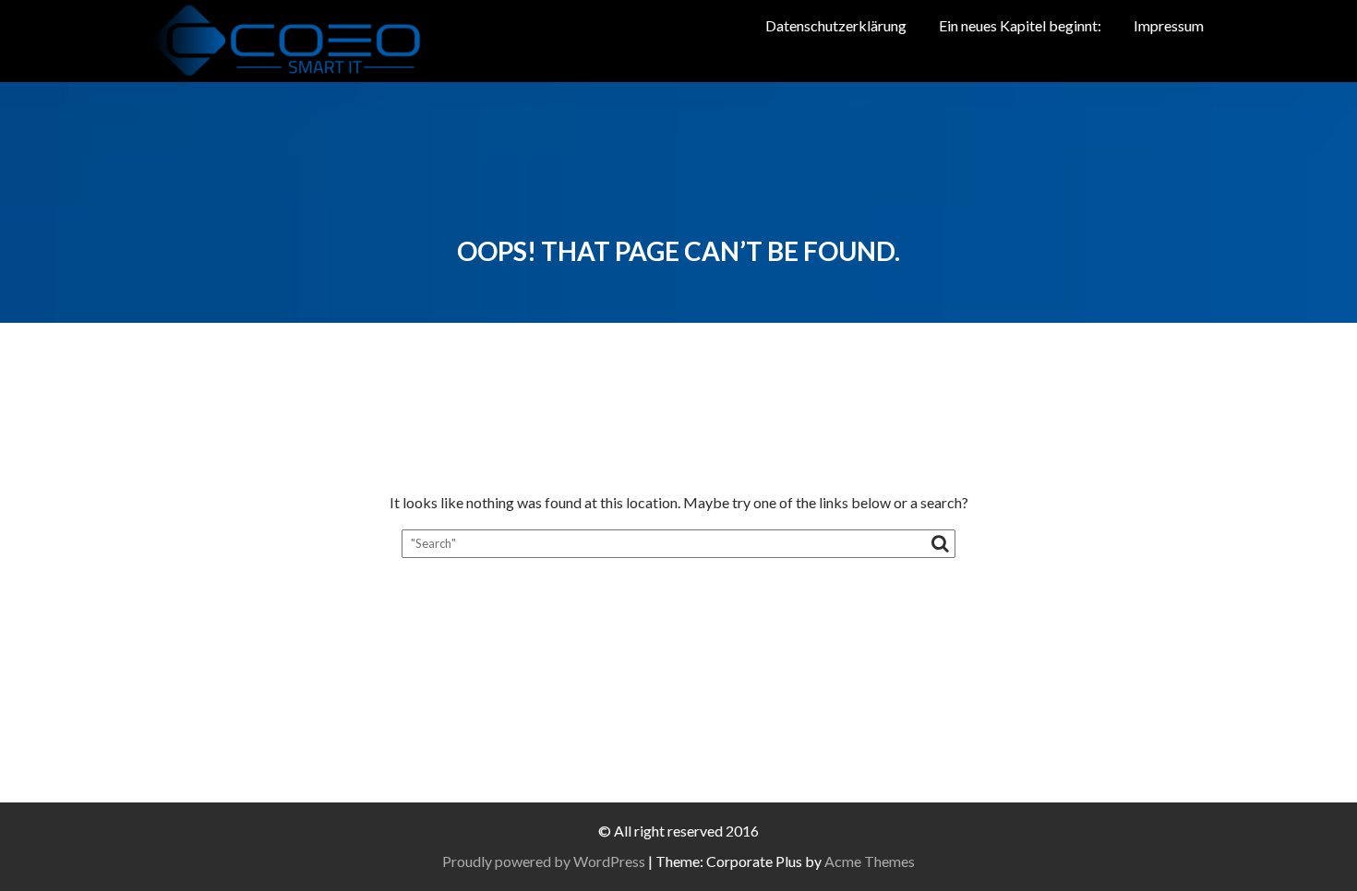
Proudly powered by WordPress (543, 861)
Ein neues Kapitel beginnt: (1020, 25)
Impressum (1169, 25)
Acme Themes (869, 861)
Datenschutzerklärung (836, 25)
